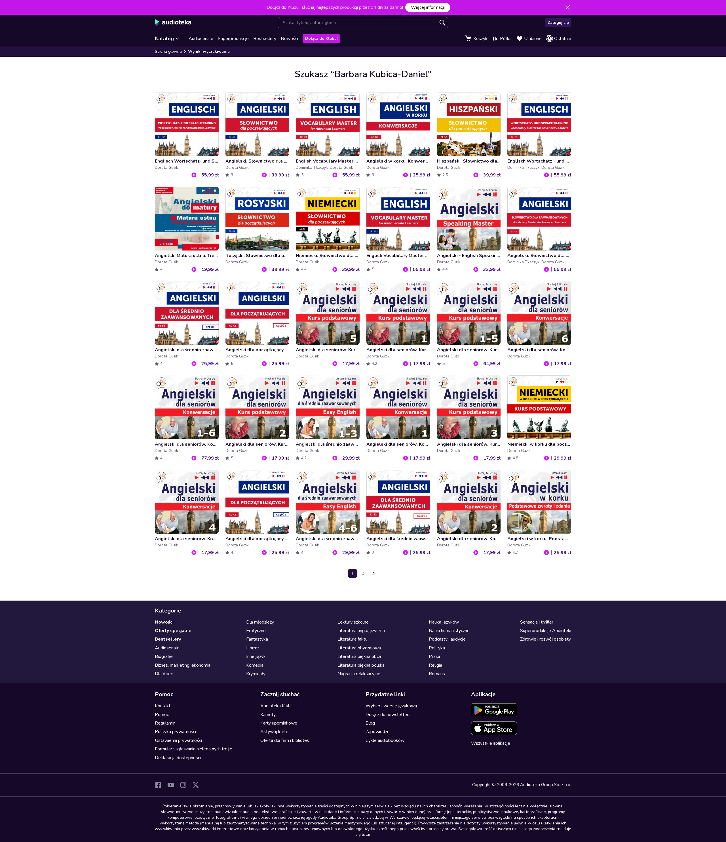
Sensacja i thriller (536, 622)
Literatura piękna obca (359, 656)
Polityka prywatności (175, 732)
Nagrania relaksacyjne (358, 674)
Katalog (164, 38)
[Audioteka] (173, 22)
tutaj (366, 834)
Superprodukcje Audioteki (545, 631)
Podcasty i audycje (447, 639)
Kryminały (255, 674)
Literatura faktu (352, 639)
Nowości (289, 38)
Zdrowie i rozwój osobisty (545, 639)
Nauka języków (444, 622)
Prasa (434, 656)
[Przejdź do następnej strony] (373, 573)
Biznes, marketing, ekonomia (182, 665)
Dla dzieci (164, 674)
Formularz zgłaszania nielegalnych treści (194, 749)
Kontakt (162, 706)
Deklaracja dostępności (178, 758)
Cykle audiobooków (385, 740)
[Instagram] (183, 785)
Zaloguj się (558, 22)
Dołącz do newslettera (388, 715)
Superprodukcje (233, 38)
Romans (437, 674)
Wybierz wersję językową (391, 706)
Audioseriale (201, 38)
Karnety (268, 715)
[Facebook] (158, 785)
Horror (252, 648)
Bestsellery (264, 38)
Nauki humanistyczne (449, 631)
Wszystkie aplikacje (490, 743)
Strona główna (168, 51)
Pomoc (162, 715)
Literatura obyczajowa (359, 648)
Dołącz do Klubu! (321, 38)
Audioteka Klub (275, 706)
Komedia (254, 665)
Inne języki (256, 656)
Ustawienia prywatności (178, 740)
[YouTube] (170, 785)
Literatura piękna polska (361, 665)
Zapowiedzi (377, 732)
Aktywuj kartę (274, 732)
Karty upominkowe (278, 723)
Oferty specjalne (173, 631)
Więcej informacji (428, 7)
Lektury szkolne (353, 622)
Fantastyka (257, 639)
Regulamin (165, 723)
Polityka (437, 648)
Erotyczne (256, 631)
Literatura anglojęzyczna (361, 631)
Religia (435, 665)
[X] (195, 785)
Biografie (164, 656)
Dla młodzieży (260, 622)
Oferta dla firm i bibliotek (284, 740)
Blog (370, 723)
